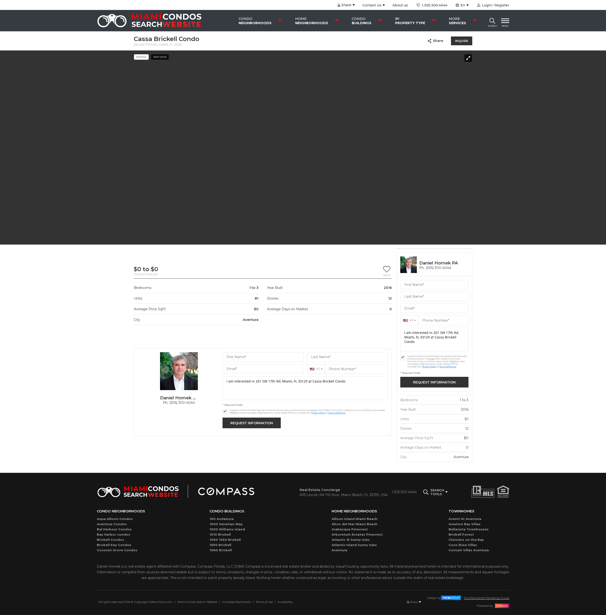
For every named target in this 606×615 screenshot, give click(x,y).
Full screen (468, 58)
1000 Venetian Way (226, 524)
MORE (457, 21)
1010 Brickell (220, 534)
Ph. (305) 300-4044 (179, 403)
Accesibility (285, 602)
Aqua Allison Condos (115, 519)
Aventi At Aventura (465, 519)
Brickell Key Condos (114, 545)
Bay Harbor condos (113, 534)
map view (159, 57)
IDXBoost (502, 605)
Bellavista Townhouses (469, 529)
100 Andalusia (221, 519)
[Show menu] (505, 20)
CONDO (255, 21)
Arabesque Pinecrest (350, 529)
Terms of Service (336, 412)
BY (410, 21)
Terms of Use (264, 602)
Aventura (339, 550)
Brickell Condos (110, 540)
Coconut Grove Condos (117, 550)
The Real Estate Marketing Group (486, 598)
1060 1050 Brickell (225, 540)
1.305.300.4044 (434, 5)
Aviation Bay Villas (465, 524)
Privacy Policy (318, 412)
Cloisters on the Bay (466, 540)
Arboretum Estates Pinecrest (357, 534)
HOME (311, 21)
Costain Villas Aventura (469, 550)
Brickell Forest (461, 534)
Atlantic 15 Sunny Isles (351, 540)
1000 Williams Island (227, 529)
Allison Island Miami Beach (354, 519)
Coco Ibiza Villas (463, 545)
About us (400, 5)
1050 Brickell (220, 545)
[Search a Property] (492, 20)
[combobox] (316, 369)
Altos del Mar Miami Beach (354, 524)
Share (438, 41)
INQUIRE (461, 41)
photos (141, 57)
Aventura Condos (112, 524)
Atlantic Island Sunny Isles (354, 545)
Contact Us (371, 5)
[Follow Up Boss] (225, 412)
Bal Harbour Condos (114, 529)
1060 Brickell (220, 550)
